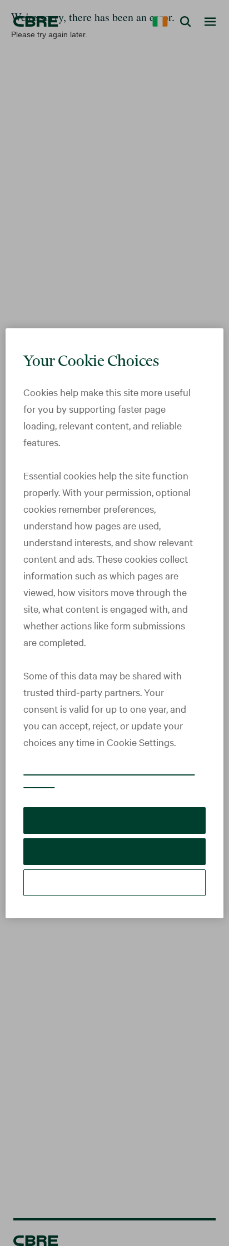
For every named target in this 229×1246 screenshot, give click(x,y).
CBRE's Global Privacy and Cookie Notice (97, 776)
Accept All (114, 820)
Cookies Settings (114, 882)
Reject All (114, 851)
